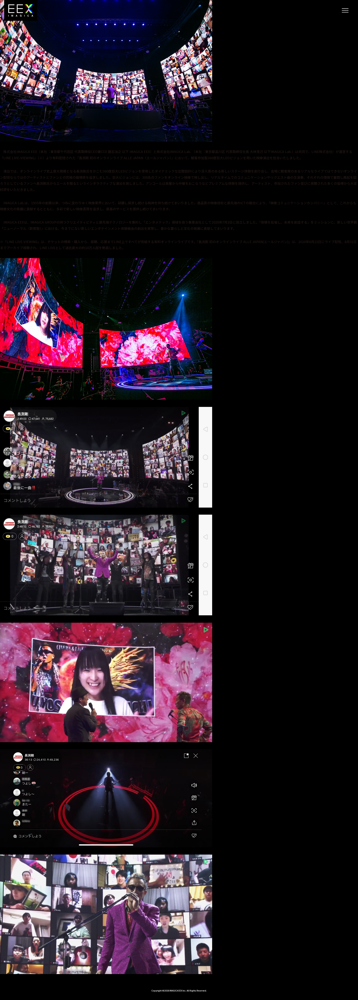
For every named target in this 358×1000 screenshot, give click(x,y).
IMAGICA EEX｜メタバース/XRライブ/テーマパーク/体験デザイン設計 (20, 10)
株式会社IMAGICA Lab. (174, 151)
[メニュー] (345, 10)
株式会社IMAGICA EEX (20, 151)
